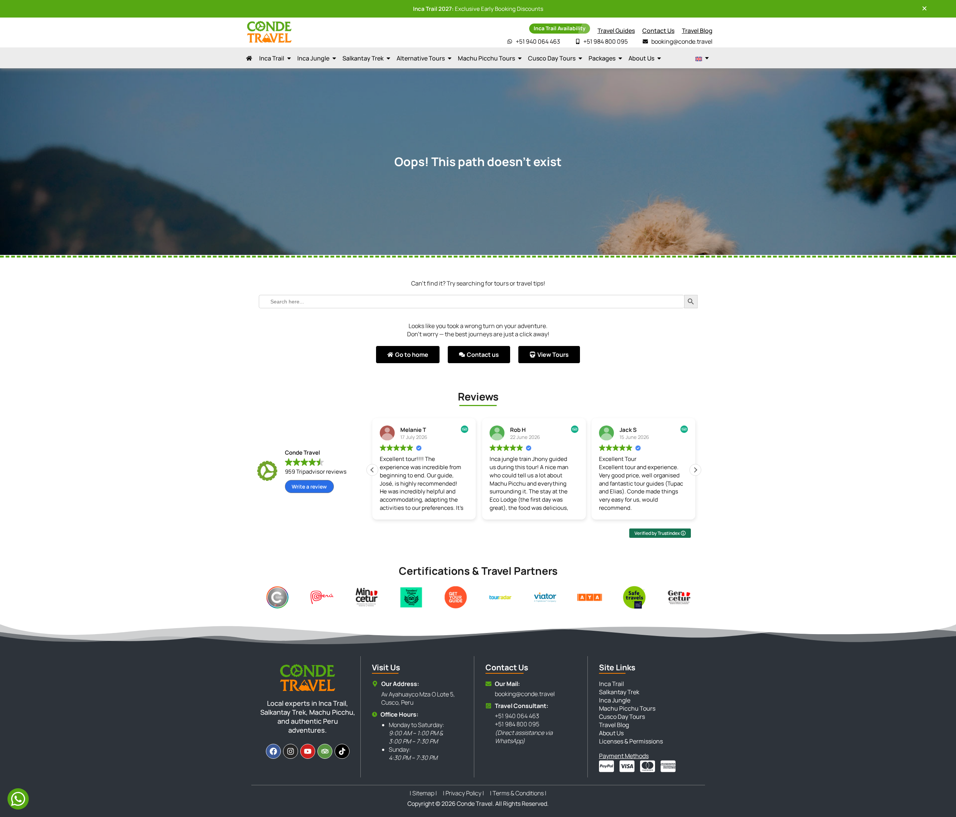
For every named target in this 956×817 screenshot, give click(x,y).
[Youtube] (307, 751)
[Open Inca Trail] (289, 58)
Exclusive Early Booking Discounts (478, 9)
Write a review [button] (309, 486)
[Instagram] (290, 751)
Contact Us (658, 30)
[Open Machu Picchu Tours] (520, 58)
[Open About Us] (659, 58)
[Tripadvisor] (324, 751)
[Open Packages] (620, 58)
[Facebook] (273, 751)
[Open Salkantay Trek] (388, 58)
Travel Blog (697, 30)
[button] (695, 469)
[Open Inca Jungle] (334, 58)
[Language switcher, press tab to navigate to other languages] (702, 58)
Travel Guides (616, 30)
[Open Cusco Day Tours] (580, 58)
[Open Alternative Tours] (450, 58)
